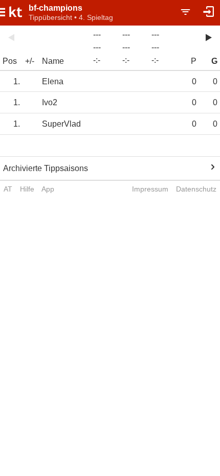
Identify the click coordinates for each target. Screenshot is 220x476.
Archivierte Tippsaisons (45, 168)
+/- (29, 61)
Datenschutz (196, 189)
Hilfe (27, 189)
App (47, 189)
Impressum (150, 189)
